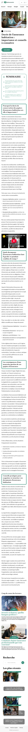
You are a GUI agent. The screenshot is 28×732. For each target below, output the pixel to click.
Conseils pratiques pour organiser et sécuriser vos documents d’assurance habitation (13, 96)
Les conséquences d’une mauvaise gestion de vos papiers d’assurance (14, 91)
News (14, 609)
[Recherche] (21, 2)
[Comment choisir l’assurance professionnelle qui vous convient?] (14, 631)
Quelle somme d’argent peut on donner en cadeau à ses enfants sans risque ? (14, 722)
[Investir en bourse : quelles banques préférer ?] (14, 603)
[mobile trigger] (2, 2)
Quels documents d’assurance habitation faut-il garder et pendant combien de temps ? (14, 87)
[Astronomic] (9, 2)
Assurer (7, 50)
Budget (14, 671)
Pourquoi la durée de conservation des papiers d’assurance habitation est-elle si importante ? (14, 82)
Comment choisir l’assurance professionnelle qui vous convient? (13, 643)
